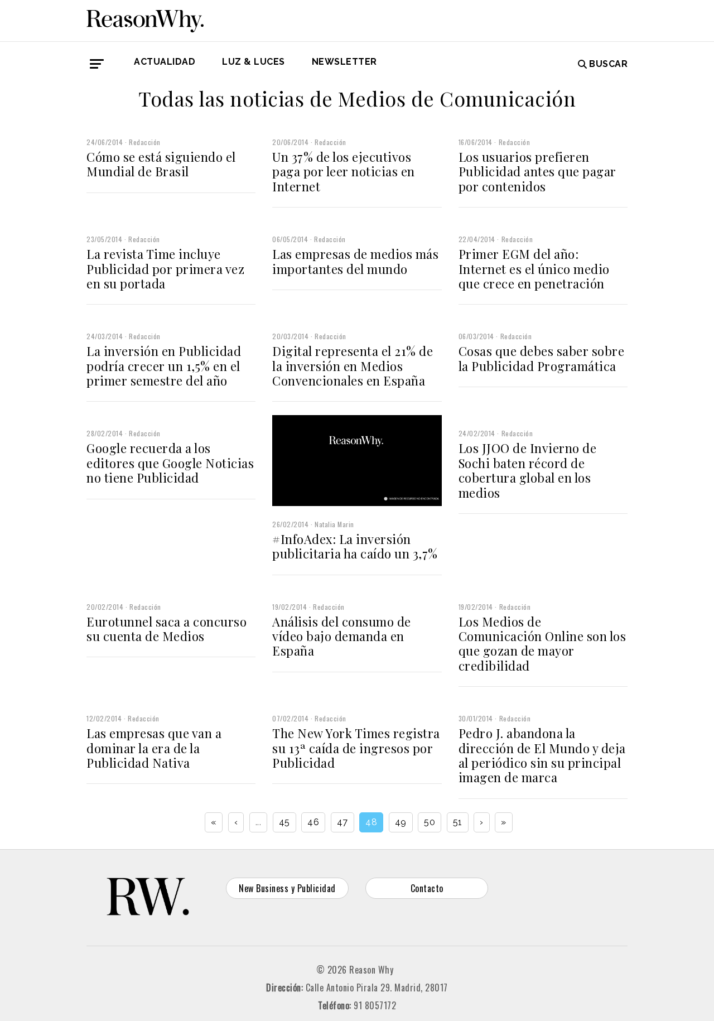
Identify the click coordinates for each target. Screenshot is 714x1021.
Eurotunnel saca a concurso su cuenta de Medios (166, 628)
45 (284, 822)
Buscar (608, 64)
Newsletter (344, 61)
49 (401, 822)
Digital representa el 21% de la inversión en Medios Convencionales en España (352, 366)
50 (429, 822)
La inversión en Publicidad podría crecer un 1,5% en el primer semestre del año (163, 366)
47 (342, 822)
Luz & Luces (253, 61)
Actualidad (164, 61)
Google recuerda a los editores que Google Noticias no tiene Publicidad (170, 463)
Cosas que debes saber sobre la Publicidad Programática (542, 358)
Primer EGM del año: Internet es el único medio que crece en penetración (534, 268)
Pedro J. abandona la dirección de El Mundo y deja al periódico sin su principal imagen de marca (542, 755)
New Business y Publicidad (287, 888)
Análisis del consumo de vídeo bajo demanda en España (341, 636)
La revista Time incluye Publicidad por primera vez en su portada (165, 268)
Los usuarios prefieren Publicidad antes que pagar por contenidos (537, 171)
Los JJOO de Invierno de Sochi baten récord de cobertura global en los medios (528, 470)
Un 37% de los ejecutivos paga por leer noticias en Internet (343, 171)
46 (313, 822)
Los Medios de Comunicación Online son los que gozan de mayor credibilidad (542, 643)
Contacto (427, 888)
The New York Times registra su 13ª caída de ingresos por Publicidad (356, 748)
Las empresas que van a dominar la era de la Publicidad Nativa (153, 748)
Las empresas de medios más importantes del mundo (355, 261)
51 (457, 822)
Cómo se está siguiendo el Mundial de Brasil (161, 164)
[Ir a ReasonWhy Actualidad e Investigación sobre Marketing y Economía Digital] (145, 19)
